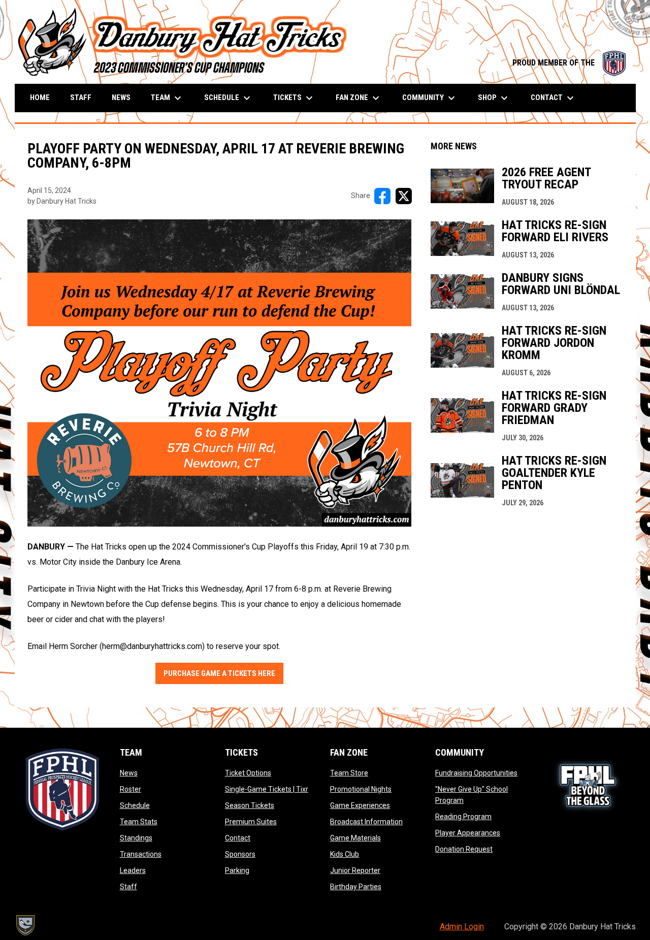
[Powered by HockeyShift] (25, 925)
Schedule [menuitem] (228, 98)
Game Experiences (360, 805)
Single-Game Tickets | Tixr (266, 789)
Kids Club (344, 854)
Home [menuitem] (40, 97)
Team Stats (138, 822)
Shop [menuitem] (494, 98)
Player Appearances (467, 833)
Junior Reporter (355, 870)
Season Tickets (249, 805)
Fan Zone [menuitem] (359, 98)
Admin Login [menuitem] (462, 926)
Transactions (140, 854)
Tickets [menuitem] (294, 98)
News (129, 773)
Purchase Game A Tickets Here (219, 673)
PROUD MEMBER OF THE (569, 63)
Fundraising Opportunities (476, 773)
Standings (136, 838)
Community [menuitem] (430, 98)
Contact (237, 838)
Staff (128, 887)
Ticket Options (248, 773)
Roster (130, 789)
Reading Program (463, 817)
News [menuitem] (121, 97)
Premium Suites (251, 822)
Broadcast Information (366, 822)
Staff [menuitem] (80, 97)
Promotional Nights (361, 789)
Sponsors (240, 854)
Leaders (133, 870)
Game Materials (355, 838)
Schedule (135, 805)
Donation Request (464, 849)
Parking (237, 870)
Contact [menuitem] (553, 98)
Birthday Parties (355, 887)
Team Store (349, 773)
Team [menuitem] (167, 98)
